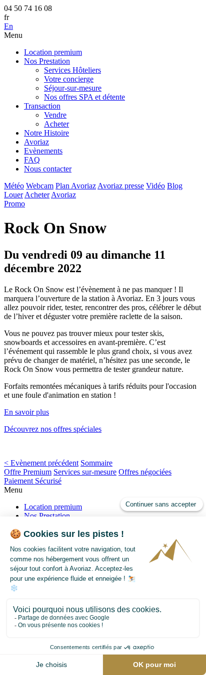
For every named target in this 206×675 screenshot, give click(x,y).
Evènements (43, 151)
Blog (174, 185)
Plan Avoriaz (76, 185)
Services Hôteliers (72, 70)
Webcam (40, 185)
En (8, 26)
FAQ (32, 160)
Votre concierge (69, 79)
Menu (13, 35)
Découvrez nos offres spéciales (53, 429)
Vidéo (155, 185)
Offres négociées (145, 472)
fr (6, 17)
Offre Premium (28, 472)
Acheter (56, 124)
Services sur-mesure (85, 472)
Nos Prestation (47, 61)
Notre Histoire (46, 133)
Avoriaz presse (121, 185)
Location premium (53, 52)
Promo (14, 203)
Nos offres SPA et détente (84, 97)
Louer (13, 194)
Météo (14, 185)
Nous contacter (48, 169)
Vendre (55, 115)
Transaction (42, 106)
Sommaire (96, 463)
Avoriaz (36, 142)
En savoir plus (26, 412)
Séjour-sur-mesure (73, 88)
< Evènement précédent (41, 463)
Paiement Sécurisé (33, 481)
